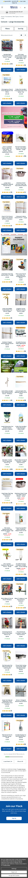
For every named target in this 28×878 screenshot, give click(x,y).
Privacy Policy (6, 865)
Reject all (14, 872)
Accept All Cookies (14, 875)
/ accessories (8, 16)
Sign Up (14, 818)
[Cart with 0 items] (24, 8)
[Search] (20, 8)
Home (3, 16)
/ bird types (15, 16)
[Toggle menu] (2, 7)
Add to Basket (7, 69)
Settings (14, 868)
